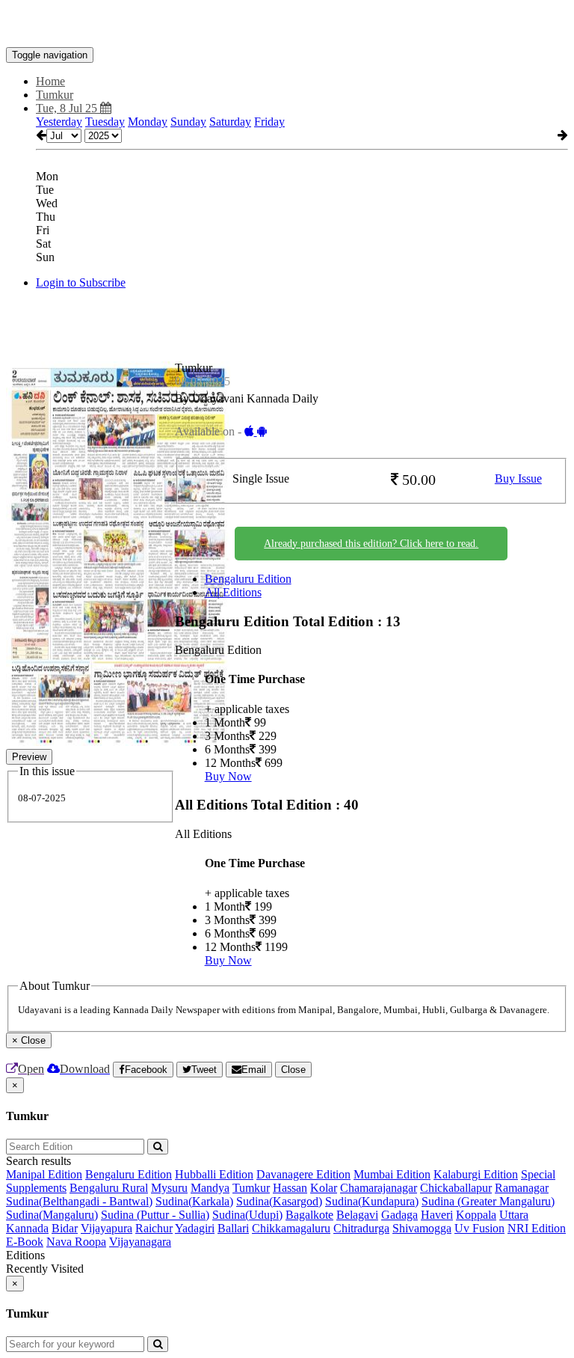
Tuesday (105, 121)
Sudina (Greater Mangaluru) (488, 1201)
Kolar (323, 1187)
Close (293, 1069)
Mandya (210, 1187)
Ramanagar (522, 1187)
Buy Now (228, 776)
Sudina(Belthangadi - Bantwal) (79, 1201)
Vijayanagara (140, 1241)
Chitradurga (361, 1228)
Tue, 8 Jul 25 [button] (68, 108)
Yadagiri (195, 1228)
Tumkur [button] (54, 94)
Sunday (188, 121)
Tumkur (251, 1187)
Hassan (290, 1187)
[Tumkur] (287, 24)
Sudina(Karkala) (194, 1201)
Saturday (230, 121)
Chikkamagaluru (291, 1228)
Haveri (437, 1214)
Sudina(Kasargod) (279, 1201)
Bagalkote (309, 1214)
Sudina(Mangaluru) (52, 1214)
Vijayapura (106, 1228)
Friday (269, 121)
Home (50, 81)
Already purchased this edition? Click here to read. (371, 543)
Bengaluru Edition (248, 578)
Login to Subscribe (81, 282)
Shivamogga (421, 1228)
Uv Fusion (479, 1228)
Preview (29, 756)
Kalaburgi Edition (475, 1174)
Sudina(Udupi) (247, 1214)
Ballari (233, 1228)
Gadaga (399, 1214)
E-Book (24, 1241)
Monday (147, 121)
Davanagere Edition (303, 1174)
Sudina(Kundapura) (372, 1201)
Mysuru (169, 1187)
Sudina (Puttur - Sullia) (155, 1214)
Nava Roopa (76, 1241)
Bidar (65, 1228)
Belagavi (357, 1214)
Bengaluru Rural (109, 1187)
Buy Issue (518, 478)
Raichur (154, 1228)
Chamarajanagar (378, 1187)
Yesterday (59, 121)
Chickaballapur (456, 1187)
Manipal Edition (44, 1174)
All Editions (233, 592)
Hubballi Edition (214, 1174)
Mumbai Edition (392, 1174)
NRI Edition (536, 1228)
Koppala (476, 1214)
